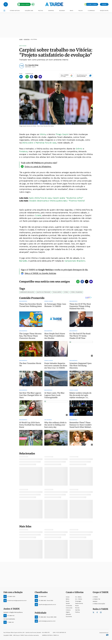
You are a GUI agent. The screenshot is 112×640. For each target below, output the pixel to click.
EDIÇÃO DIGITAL (104, 10)
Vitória (43, 134)
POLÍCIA (80, 10)
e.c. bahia (78, 597)
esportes (27, 39)
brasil (67, 601)
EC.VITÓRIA (34, 39)
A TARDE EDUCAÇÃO (99, 603)
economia (69, 616)
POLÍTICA (40, 10)
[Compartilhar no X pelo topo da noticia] (36, 76)
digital (68, 612)
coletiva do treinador (43, 292)
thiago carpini (57, 292)
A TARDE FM (96, 599)
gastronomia (79, 603)
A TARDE (95, 597)
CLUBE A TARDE (92, 4)
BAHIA (71, 10)
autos (67, 597)
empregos (78, 601)
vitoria (66, 292)
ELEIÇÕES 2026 (29, 10)
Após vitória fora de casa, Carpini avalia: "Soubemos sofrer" (56, 198)
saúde (68, 603)
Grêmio (79, 149)
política (77, 612)
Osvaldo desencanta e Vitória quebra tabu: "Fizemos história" (57, 201)
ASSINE (104, 4)
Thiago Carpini (62, 134)
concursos (69, 607)
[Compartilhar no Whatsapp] (27, 76)
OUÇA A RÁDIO (25, 4)
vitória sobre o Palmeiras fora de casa (39, 143)
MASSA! (95, 601)
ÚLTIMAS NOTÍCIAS (15, 10)
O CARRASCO (91, 10)
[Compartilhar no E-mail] (40, 76)
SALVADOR (62, 10)
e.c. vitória (78, 599)
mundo (77, 607)
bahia (67, 599)
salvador (68, 614)
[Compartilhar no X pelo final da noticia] (86, 281)
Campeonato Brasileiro (75, 261)
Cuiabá (38, 215)
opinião (77, 610)
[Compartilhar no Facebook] (31, 76)
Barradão (23, 261)
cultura (68, 610)
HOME (20, 39)
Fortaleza (23, 151)
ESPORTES (51, 10)
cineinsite (69, 605)
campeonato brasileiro (27, 292)
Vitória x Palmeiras (76, 292)
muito (77, 605)
